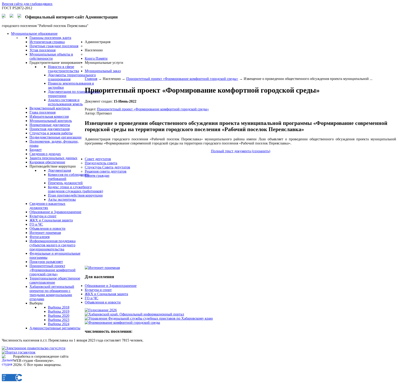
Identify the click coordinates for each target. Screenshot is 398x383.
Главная (91, 79)
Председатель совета (101, 163)
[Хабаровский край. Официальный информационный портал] (134, 314)
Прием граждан (97, 175)
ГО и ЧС (91, 298)
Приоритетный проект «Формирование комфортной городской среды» (182, 79)
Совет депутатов (98, 159)
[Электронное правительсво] (33, 348)
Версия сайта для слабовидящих (27, 4)
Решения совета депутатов (105, 171)
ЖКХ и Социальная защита (106, 294)
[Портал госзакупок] (18, 352)
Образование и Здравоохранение (111, 286)
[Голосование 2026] (101, 310)
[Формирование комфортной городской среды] (122, 322)
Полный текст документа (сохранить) (240, 151)
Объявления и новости (103, 302)
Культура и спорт (98, 290)
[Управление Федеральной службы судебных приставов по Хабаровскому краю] (149, 318)
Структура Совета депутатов (107, 167)
